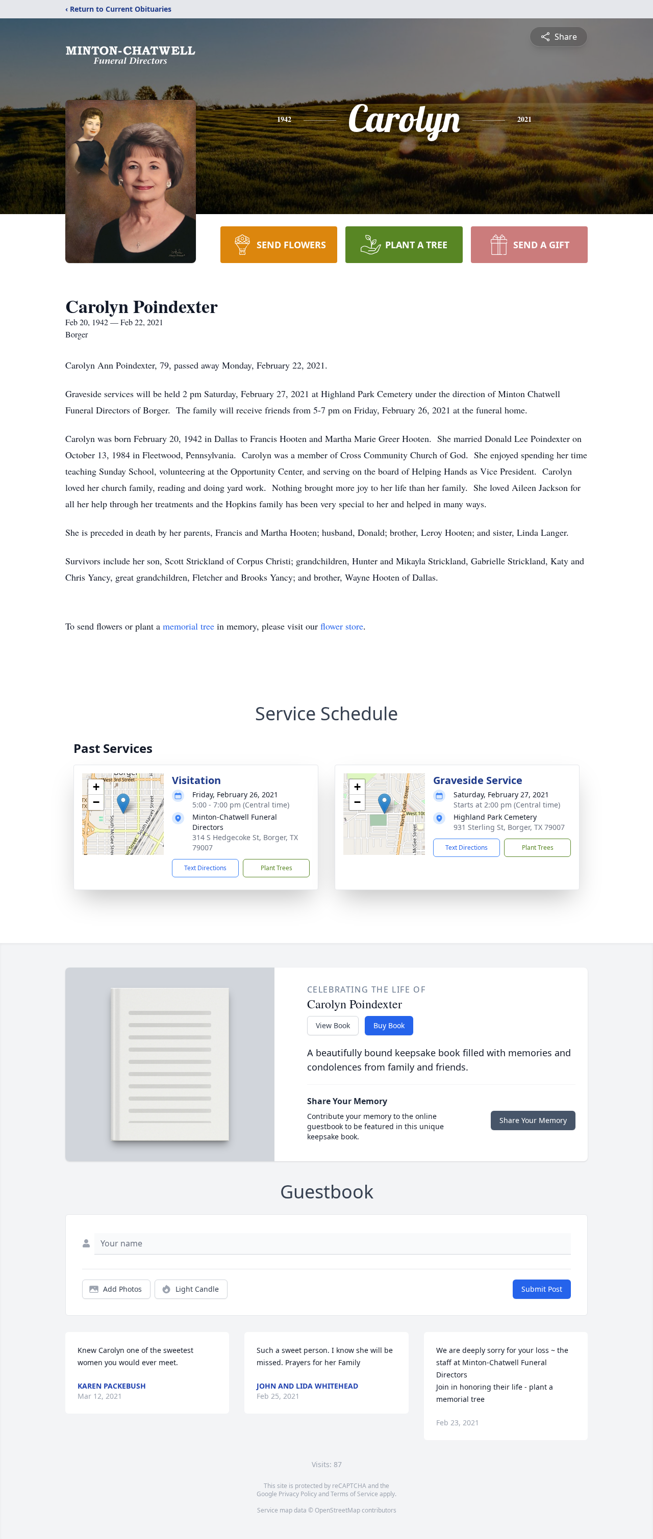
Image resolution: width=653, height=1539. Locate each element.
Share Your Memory (533, 1120)
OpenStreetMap (337, 1510)
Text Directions (205, 868)
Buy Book (389, 1025)
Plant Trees (276, 868)
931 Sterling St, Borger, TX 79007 (509, 827)
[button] (123, 803)
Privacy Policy (298, 1494)
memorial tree (188, 626)
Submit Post (541, 1289)
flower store (341, 626)
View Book (333, 1025)
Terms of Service (354, 1494)
